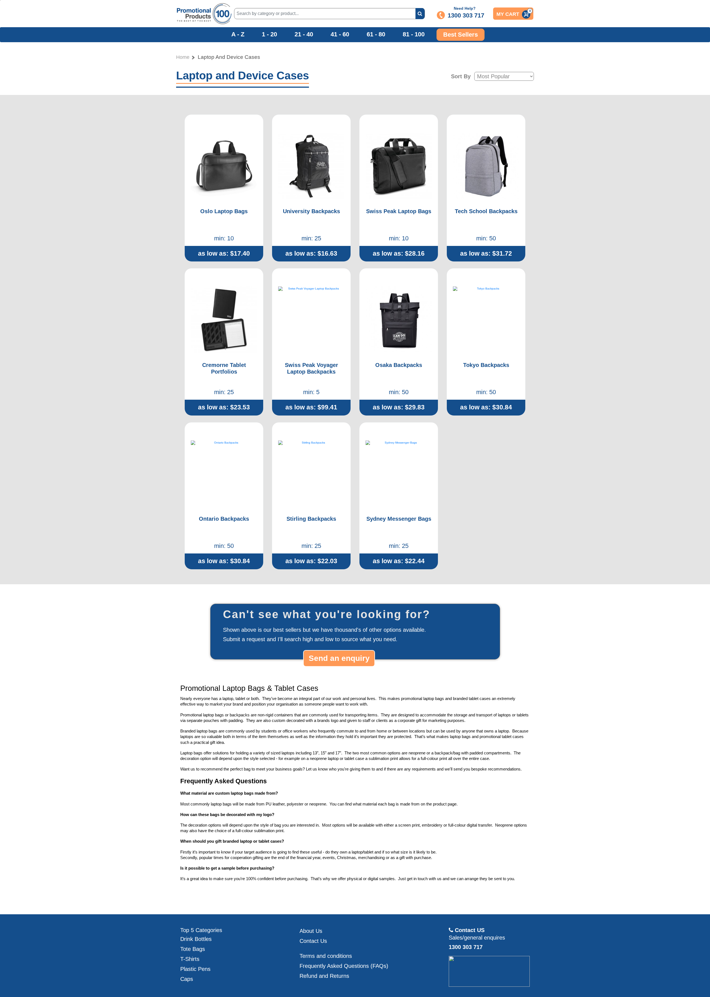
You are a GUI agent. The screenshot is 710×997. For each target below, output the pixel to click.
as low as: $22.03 (311, 561)
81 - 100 (414, 34)
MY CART (513, 13)
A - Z (237, 34)
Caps (186, 979)
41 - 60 (340, 34)
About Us (311, 931)
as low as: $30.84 (486, 407)
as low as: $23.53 (224, 407)
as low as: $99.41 (311, 407)
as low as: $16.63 (311, 253)
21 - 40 (304, 34)
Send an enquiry (339, 658)
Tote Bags (192, 949)
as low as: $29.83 (399, 407)
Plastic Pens (195, 969)
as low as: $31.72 (486, 253)
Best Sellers (460, 34)
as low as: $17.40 (224, 253)
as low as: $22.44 (399, 561)
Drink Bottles (196, 939)
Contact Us (313, 941)
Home (182, 57)
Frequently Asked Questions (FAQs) (344, 966)
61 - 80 (376, 34)
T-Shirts (189, 959)
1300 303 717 (466, 15)
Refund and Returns (324, 976)
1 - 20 (269, 34)
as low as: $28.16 (399, 253)
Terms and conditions (326, 956)
